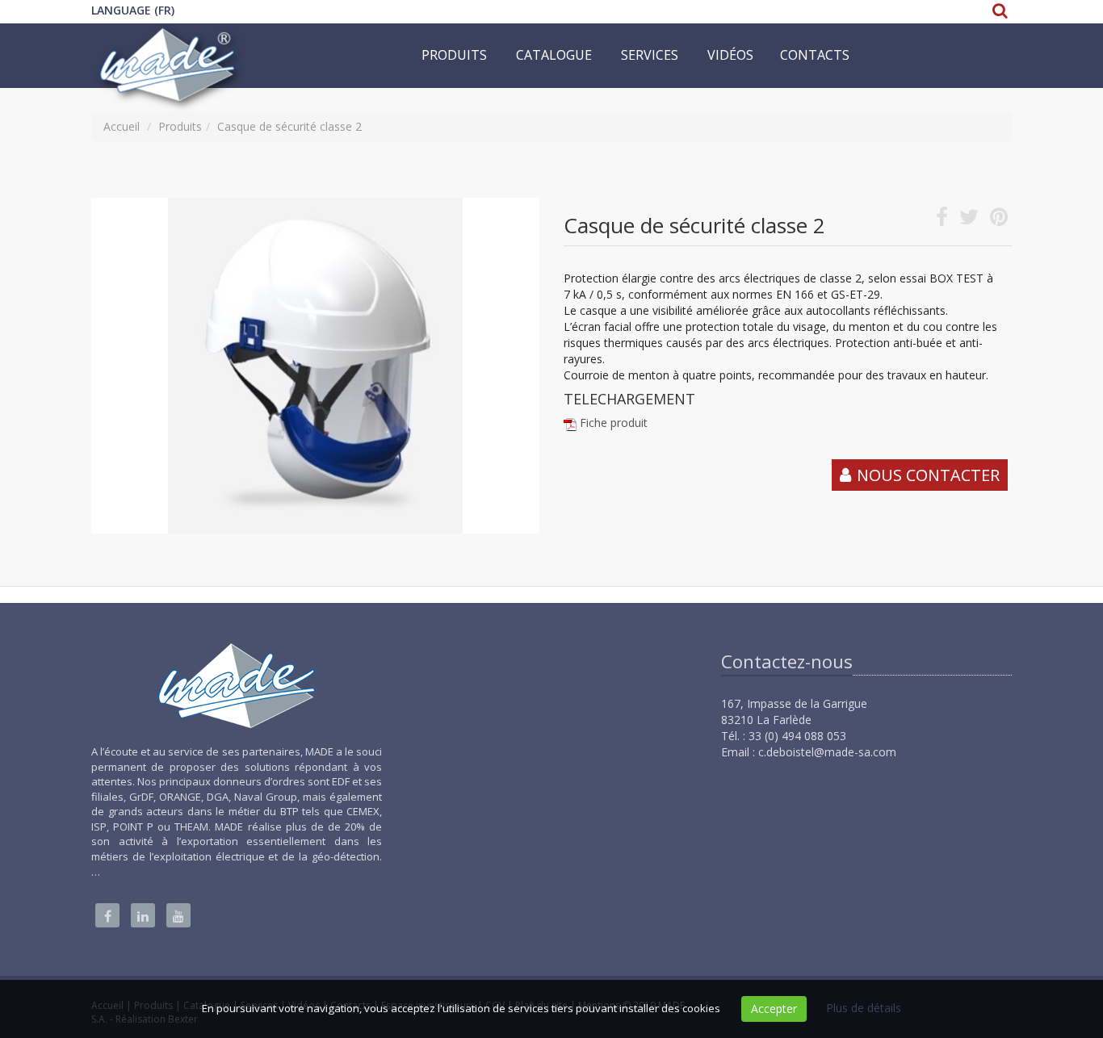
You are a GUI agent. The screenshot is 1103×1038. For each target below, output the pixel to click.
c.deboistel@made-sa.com (827, 752)
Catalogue (554, 55)
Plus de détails (863, 1007)
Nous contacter (928, 475)
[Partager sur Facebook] (942, 220)
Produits (454, 55)
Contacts (814, 55)
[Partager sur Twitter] (969, 220)
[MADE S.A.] (168, 43)
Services (649, 55)
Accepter (774, 1008)
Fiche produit (614, 422)
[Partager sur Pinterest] (999, 220)
